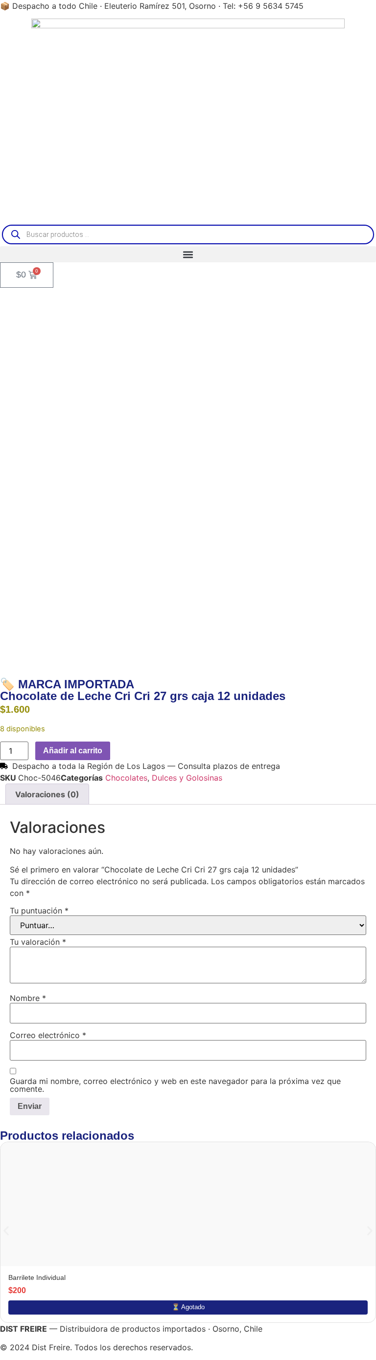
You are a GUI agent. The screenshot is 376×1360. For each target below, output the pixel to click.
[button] (188, 254)
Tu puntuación (39, 910)
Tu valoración (38, 942)
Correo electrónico (48, 1035)
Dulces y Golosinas (187, 778)
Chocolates (126, 778)
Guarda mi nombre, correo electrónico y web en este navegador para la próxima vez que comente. (175, 1085)
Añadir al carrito (72, 750)
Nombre (28, 998)
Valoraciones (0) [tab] (47, 794)
